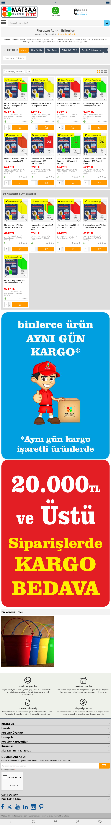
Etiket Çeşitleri (50, 34)
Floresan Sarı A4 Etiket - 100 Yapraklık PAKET (41, 104)
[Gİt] (104, 766)
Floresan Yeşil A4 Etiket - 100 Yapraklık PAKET (93, 104)
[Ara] (107, 23)
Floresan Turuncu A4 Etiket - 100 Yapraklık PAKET (15, 160)
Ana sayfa (38, 34)
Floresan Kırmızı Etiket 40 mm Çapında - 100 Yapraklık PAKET (41, 161)
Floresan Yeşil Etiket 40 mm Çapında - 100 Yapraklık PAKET (68, 161)
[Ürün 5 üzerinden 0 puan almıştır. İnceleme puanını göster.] (23, 121)
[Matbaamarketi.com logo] (19, 11)
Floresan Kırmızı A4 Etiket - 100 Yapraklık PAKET (68, 104)
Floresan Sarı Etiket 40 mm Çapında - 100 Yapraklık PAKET (94, 161)
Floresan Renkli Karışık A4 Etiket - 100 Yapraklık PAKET (15, 105)
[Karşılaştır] (6, 98)
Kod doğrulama (7, 770)
